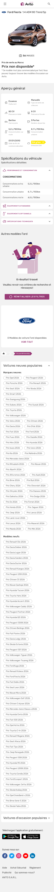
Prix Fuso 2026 (13, 437)
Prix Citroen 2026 (35, 421)
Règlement (35, 867)
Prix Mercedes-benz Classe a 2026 (21, 709)
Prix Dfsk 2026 (34, 426)
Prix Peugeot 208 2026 (16, 574)
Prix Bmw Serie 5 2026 (16, 801)
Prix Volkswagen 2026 (16, 415)
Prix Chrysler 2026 (14, 491)
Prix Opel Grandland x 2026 (18, 795)
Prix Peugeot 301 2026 (16, 650)
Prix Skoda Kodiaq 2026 (16, 790)
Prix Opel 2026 (12, 378)
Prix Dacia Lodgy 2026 (16, 639)
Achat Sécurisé (18, 867)
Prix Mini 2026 (34, 529)
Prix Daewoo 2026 (37, 491)
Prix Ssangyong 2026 (15, 399)
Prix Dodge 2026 (37, 496)
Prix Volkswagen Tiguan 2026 (19, 655)
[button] (27, 170)
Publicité (6, 872)
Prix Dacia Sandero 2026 (17, 558)
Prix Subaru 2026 (14, 405)
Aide (4, 867)
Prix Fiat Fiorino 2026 (15, 633)
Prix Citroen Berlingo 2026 (17, 628)
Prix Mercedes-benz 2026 (17, 459)
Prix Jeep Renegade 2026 (17, 752)
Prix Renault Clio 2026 (16, 542)
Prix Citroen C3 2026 (15, 579)
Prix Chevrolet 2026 (36, 486)
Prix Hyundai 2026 (34, 442)
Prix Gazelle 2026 (34, 437)
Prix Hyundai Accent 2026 (17, 601)
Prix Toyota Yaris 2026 (16, 596)
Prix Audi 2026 (38, 475)
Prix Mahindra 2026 (33, 453)
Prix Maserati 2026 (35, 523)
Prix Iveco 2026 (34, 448)
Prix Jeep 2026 (13, 513)
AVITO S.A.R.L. (9, 877)
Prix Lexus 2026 (13, 523)
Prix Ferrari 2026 (31, 502)
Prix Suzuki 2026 (36, 405)
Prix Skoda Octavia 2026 (17, 644)
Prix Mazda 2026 (13, 529)
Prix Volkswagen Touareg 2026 (20, 660)
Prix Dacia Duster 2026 (16, 563)
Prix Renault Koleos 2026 (17, 671)
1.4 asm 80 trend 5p (23, 353)
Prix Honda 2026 (13, 507)
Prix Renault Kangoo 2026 (17, 569)
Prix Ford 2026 (32, 432)
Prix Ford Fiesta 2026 (15, 677)
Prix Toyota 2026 (14, 410)
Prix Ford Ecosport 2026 (17, 779)
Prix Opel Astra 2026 (15, 725)
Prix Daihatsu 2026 (14, 496)
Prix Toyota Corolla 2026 (17, 774)
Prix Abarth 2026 (13, 469)
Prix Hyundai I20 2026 (16, 617)
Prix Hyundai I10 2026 (15, 763)
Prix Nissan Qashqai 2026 (17, 585)
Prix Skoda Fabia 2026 (16, 806)
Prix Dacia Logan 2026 (16, 553)
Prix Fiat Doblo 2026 (15, 682)
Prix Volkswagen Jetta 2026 (19, 784)
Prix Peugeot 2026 (34, 378)
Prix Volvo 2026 (13, 421)
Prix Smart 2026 (13, 394)
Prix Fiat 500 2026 (14, 720)
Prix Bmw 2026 (13, 480)
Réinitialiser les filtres (29, 297)
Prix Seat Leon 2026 (15, 687)
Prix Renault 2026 (37, 383)
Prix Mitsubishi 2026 (15, 464)
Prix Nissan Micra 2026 (16, 693)
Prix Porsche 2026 (14, 383)
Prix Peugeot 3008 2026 (17, 623)
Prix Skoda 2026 (34, 389)
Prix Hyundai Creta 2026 (17, 714)
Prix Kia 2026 (12, 453)
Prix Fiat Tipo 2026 (14, 747)
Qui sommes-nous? (25, 872)
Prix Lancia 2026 (34, 513)
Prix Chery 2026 (13, 486)
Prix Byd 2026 (33, 480)
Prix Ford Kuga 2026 (15, 666)
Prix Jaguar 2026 (35, 507)
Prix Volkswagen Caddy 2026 (19, 606)
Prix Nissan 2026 (38, 464)
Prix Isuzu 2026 (13, 448)
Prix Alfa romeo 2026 (15, 475)
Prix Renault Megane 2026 (18, 736)
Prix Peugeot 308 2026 (16, 757)
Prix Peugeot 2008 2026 (17, 768)
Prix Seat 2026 (13, 389)
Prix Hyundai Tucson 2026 (17, 590)
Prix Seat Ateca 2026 (16, 741)
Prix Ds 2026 (11, 502)
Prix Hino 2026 (12, 442)
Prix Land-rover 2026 (15, 518)
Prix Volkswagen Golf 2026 (18, 698)
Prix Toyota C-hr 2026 (16, 731)
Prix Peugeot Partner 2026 (18, 612)
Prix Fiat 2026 (12, 432)
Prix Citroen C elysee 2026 (18, 704)
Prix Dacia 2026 (13, 426)
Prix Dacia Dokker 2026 (16, 547)
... (8, 353)
